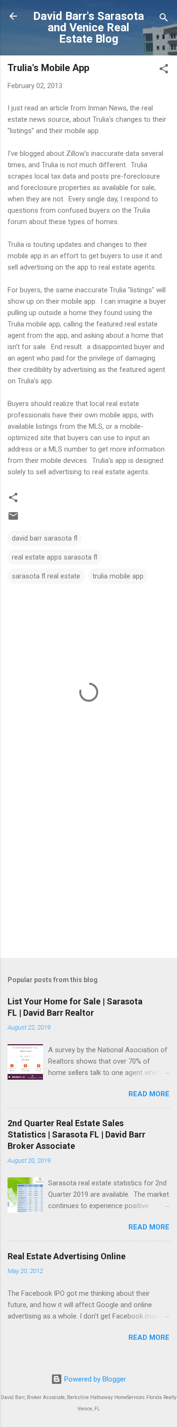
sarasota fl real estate (46, 576)
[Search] (163, 19)
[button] (163, 70)
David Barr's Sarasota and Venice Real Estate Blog (88, 27)
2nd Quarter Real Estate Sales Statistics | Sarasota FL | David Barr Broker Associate (76, 1134)
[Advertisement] (88, 876)
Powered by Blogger (94, 1379)
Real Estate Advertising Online (67, 1256)
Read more (148, 1094)
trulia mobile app (118, 576)
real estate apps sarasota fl (54, 557)
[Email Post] (13, 519)
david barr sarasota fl (44, 538)
